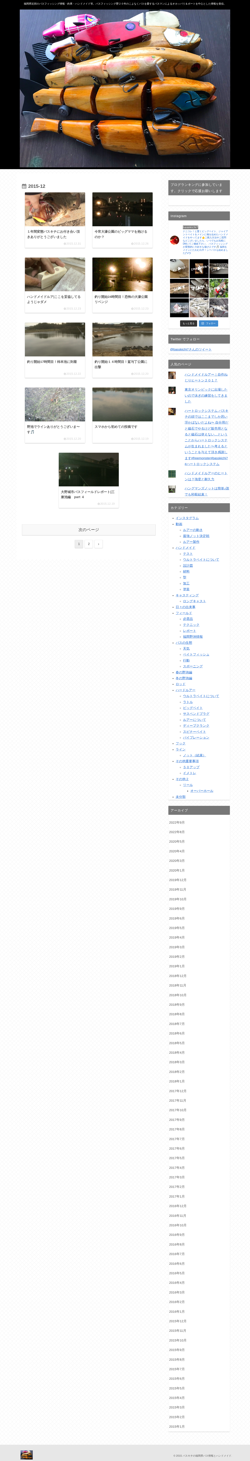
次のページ (89, 529)
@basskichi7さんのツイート (191, 349)
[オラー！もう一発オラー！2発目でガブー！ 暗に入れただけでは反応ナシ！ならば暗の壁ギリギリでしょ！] (179, 307)
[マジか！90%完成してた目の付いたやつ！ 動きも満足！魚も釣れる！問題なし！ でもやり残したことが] (199, 288)
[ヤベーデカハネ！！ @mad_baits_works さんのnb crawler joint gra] (218, 288)
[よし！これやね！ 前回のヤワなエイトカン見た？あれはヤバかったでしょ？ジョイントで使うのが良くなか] (179, 268)
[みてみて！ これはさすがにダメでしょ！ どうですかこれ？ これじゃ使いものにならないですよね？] (218, 268)
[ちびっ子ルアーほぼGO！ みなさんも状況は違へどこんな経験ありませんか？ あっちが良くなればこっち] (179, 288)
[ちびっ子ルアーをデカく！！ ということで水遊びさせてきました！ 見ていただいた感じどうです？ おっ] (199, 268)
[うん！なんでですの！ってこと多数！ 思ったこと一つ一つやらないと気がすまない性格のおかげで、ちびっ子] (199, 307)
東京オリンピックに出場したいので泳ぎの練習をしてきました (206, 395)
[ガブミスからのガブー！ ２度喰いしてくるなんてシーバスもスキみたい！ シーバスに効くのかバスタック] (218, 307)
